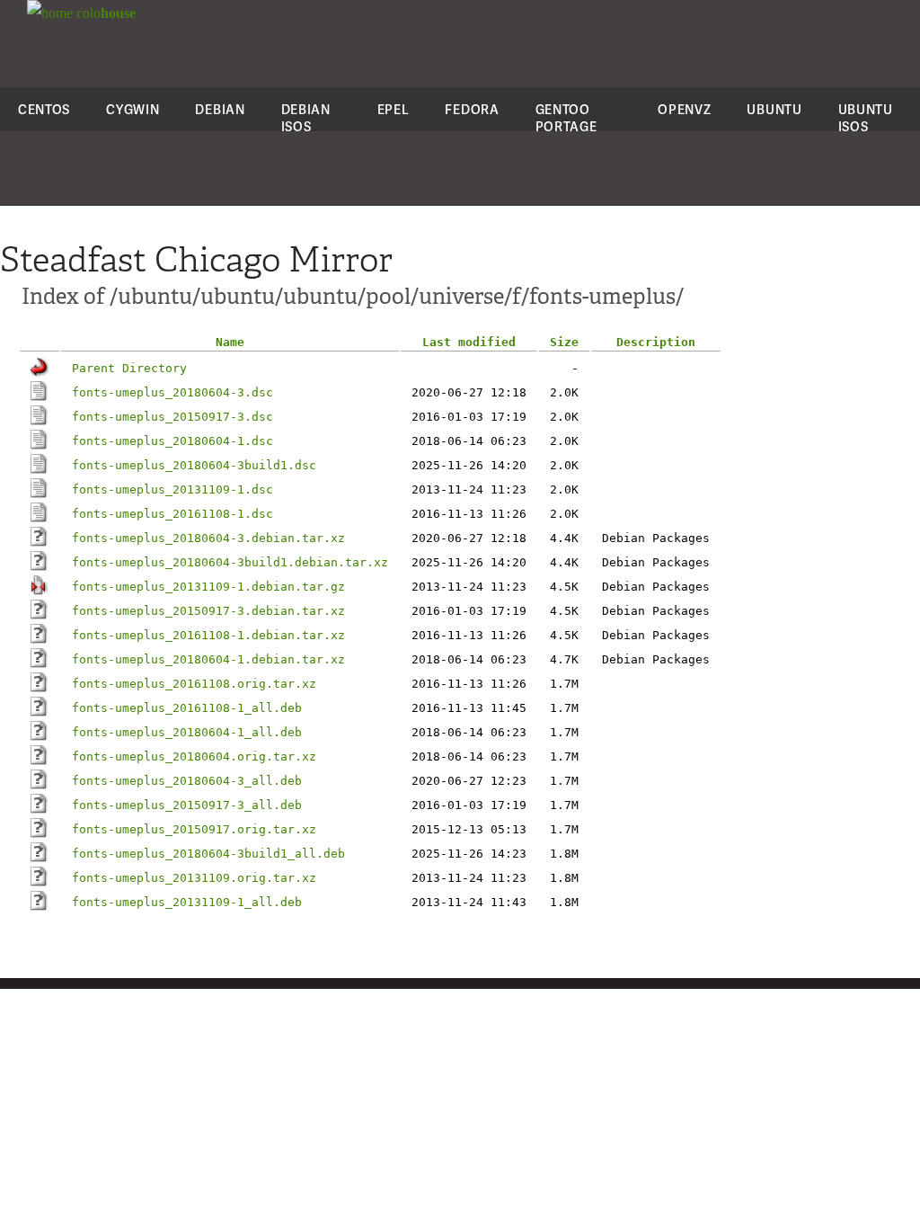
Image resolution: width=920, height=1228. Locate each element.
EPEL (393, 109)
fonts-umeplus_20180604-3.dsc (172, 392)
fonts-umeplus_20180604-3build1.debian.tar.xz (230, 562)
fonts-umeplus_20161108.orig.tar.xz (194, 683)
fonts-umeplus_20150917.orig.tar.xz (194, 829)
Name (230, 342)
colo (104, 13)
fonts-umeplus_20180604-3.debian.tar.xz (208, 538)
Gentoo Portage (566, 118)
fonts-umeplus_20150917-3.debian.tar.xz (208, 611)
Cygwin (132, 109)
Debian (219, 109)
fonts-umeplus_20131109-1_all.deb (187, 902)
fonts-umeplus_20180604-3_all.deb (187, 781)
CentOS (44, 109)
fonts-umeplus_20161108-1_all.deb (187, 708)
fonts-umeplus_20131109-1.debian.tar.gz (208, 586)
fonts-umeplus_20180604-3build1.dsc (194, 465)
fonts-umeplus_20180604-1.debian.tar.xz (208, 659)
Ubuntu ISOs (865, 118)
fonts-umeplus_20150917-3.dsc (172, 416)
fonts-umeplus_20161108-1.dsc (172, 514)
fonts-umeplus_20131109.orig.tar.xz (194, 878)
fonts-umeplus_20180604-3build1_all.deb (208, 853)
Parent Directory (129, 368)
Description (655, 342)
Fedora (472, 109)
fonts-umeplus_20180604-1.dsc (172, 441)
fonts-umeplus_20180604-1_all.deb (187, 732)
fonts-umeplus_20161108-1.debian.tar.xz (208, 635)
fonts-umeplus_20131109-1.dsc (172, 489)
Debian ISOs (306, 118)
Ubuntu (774, 109)
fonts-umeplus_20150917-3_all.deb (187, 805)
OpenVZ (684, 109)
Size (564, 342)
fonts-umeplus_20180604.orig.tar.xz (194, 756)
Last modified (469, 342)
